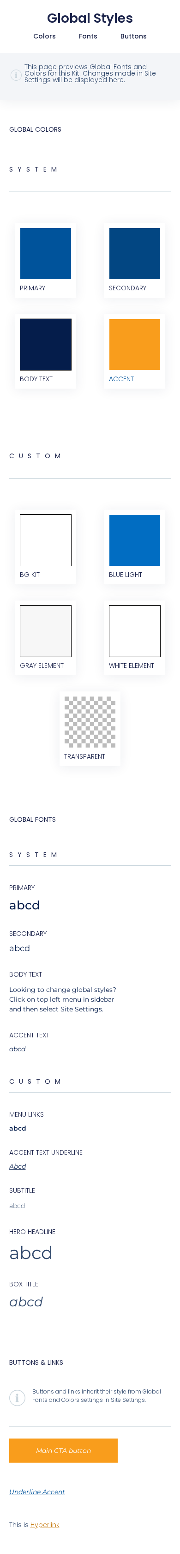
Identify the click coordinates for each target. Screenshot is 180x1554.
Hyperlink (45, 1524)
